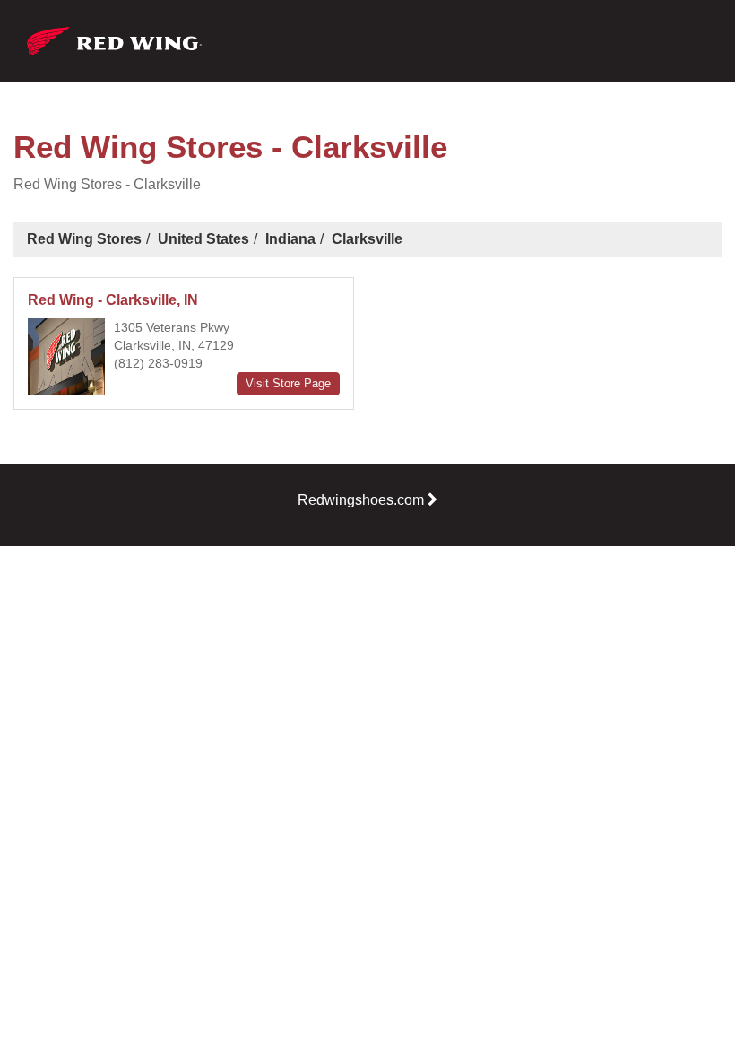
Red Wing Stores (84, 239)
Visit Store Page (288, 383)
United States (203, 239)
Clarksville (367, 239)
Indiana (290, 239)
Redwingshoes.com (361, 499)
